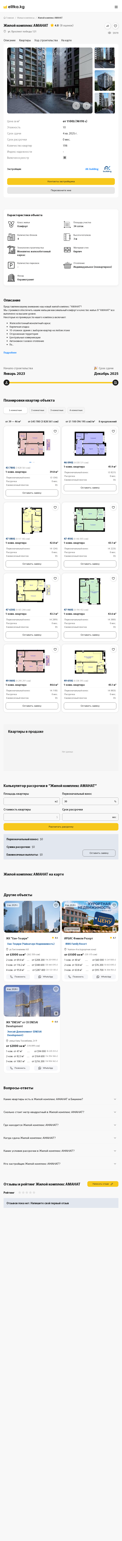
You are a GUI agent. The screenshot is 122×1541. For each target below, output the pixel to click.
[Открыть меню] (116, 7)
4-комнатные (76, 410)
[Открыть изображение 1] (32, 445)
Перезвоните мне (61, 190)
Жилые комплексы (26, 17)
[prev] (76, 106)
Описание (10, 40)
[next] (86, 106)
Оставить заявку (31, 493)
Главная (10, 17)
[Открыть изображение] (90, 445)
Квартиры (25, 40)
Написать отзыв (101, 1183)
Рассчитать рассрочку (61, 826)
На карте (66, 40)
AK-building (91, 169)
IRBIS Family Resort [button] (76, 943)
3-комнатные (56, 410)
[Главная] (14, 7)
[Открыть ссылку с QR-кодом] (56, 929)
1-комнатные (15, 410)
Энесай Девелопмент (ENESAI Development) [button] (24, 1033)
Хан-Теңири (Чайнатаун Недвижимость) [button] (30, 943)
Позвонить (20, 976)
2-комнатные (37, 410)
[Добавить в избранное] (115, 26)
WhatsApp (48, 976)
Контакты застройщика (61, 181)
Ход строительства (46, 40)
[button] (32, 964)
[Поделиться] (108, 26)
